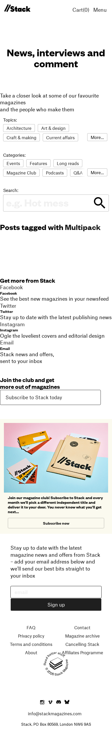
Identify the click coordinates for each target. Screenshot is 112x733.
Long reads (68, 163)
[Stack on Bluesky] (67, 702)
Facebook (8, 293)
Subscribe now (56, 523)
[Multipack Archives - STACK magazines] (17, 8)
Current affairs (60, 137)
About (31, 652)
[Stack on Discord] (59, 702)
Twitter (6, 311)
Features (38, 163)
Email (5, 348)
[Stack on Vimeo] (50, 702)
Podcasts (55, 172)
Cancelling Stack (82, 644)
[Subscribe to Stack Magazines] (56, 425)
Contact (82, 627)
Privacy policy (31, 635)
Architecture (19, 128)
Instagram (9, 329)
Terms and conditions (31, 644)
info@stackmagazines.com (55, 713)
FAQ (31, 627)
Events (13, 163)
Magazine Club (21, 172)
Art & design (53, 128)
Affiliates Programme (82, 652)
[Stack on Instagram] (42, 702)
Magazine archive (82, 635)
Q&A (78, 172)
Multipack (83, 227)
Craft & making (21, 137)
